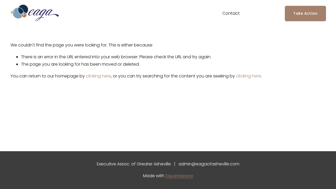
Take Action (305, 13)
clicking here (98, 76)
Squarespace (179, 176)
